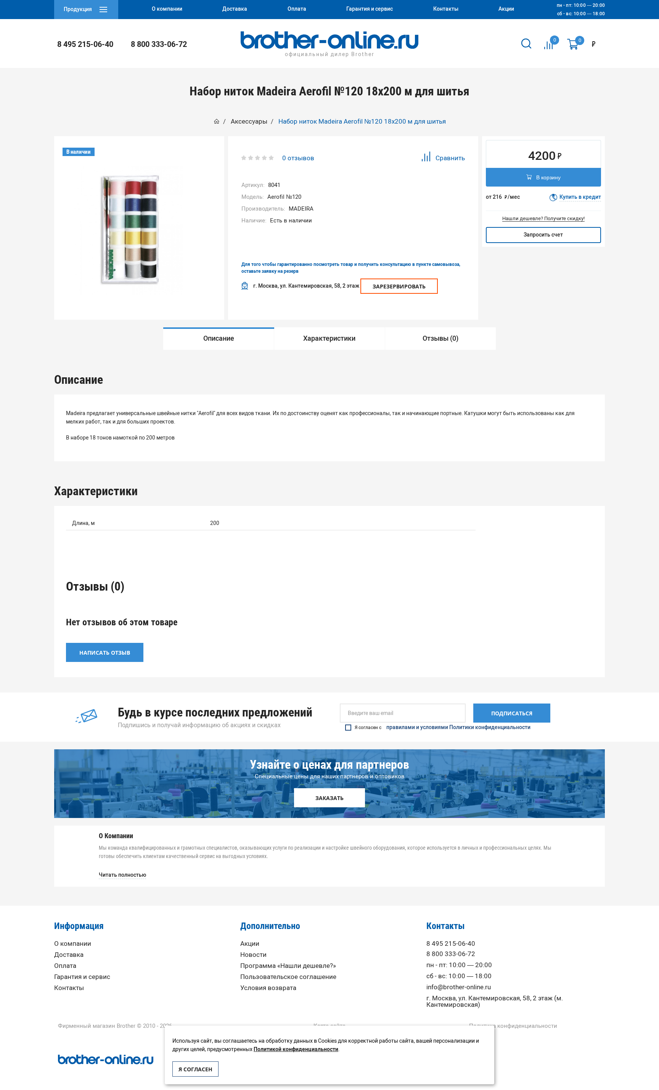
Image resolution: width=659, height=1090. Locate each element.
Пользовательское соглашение (288, 977)
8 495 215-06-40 (85, 44)
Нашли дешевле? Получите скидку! (543, 218)
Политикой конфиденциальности (296, 1049)
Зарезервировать (399, 286)
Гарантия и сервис (82, 977)
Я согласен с (442, 728)
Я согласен (195, 1069)
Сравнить (450, 158)
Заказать (329, 798)
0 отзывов (298, 158)
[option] (128, 230)
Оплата (65, 966)
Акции (249, 943)
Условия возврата (268, 988)
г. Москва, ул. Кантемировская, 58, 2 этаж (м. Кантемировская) (494, 1001)
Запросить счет (543, 235)
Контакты (69, 988)
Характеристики (329, 338)
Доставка (69, 955)
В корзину (548, 177)
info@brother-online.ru (458, 987)
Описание (218, 338)
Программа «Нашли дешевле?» (288, 966)
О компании (72, 943)
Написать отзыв (104, 652)
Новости (253, 955)
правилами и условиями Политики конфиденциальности (458, 728)
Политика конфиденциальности (513, 1026)
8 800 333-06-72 (159, 44)
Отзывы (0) (440, 338)
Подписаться (511, 713)
